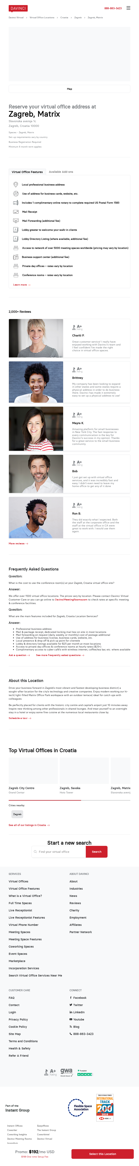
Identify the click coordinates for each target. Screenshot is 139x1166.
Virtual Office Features (27, 172)
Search (96, 851)
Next (124, 54)
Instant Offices (14, 1125)
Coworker (12, 1130)
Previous (15, 54)
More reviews (16, 543)
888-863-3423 (113, 8)
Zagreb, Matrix (120, 788)
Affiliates (76, 925)
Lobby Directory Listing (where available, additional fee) (55, 239)
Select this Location (102, 1154)
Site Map (15, 1034)
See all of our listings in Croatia (27, 825)
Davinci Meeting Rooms (19, 1138)
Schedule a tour (18, 718)
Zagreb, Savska (70, 788)
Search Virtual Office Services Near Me (35, 975)
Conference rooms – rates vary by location (47, 275)
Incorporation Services (24, 968)
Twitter (78, 1005)
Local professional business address (43, 184)
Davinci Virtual (16, 17)
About (73, 881)
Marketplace (17, 961)
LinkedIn (79, 1012)
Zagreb (78, 17)
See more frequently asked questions (58, 655)
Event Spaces (18, 954)
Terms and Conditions (23, 1041)
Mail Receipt (29, 211)
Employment (78, 917)
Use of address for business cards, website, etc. (50, 193)
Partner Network (81, 932)
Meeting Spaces (19, 932)
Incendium (12, 1143)
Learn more (20, 284)
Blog (76, 1026)
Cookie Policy (18, 1026)
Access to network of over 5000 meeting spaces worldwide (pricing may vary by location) (75, 248)
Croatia (64, 17)
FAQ (11, 998)
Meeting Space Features (25, 939)
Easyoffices (43, 1125)
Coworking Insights (17, 1134)
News (73, 896)
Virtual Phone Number (23, 925)
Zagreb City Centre (21, 788)
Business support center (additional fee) (45, 257)
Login (12, 1012)
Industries (76, 888)
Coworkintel (43, 1134)
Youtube (78, 1019)
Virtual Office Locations (42, 17)
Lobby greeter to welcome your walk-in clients (49, 229)
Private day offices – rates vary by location (47, 266)
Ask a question (17, 655)
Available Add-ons (61, 172)
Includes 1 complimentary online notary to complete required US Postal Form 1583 (70, 202)
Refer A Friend (18, 1055)
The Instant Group (46, 1130)
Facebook (80, 998)
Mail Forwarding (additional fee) (41, 220)
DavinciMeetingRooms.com (71, 599)
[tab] (27, 172)
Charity (74, 910)
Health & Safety (19, 1048)
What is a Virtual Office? (25, 896)
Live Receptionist (20, 910)
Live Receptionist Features (27, 917)
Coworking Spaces (21, 946)
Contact (14, 1005)
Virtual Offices (18, 881)
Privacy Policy (18, 1019)
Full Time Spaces (20, 903)
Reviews (75, 903)
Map (69, 88)
